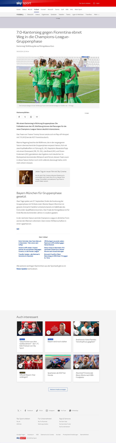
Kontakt (58, 434)
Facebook (30, 410)
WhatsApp (75, 410)
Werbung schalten (43, 424)
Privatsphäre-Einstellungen (70, 434)
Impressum (30, 434)
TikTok (41, 410)
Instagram (52, 410)
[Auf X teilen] (25, 117)
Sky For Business (42, 421)
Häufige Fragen (21, 434)
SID (18, 229)
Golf (62, 9)
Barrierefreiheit (84, 434)
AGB (37, 434)
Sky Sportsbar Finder (65, 424)
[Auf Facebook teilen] (19, 117)
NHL (71, 9)
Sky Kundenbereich (64, 426)
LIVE (31, 9)
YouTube (63, 410)
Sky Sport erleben (84, 3)
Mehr (96, 14)
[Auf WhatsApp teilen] (31, 117)
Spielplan (54, 14)
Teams (68, 14)
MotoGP (50, 9)
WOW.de (19, 424)
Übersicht (30, 14)
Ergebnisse (45, 14)
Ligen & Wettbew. (78, 14)
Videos (24, 9)
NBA (67, 9)
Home (18, 9)
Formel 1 (43, 9)
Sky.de (18, 421)
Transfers (89, 14)
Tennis (57, 9)
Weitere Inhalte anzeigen (58, 389)
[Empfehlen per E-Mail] (36, 117)
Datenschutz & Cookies (47, 434)
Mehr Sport (78, 9)
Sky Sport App (63, 421)
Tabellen (61, 14)
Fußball (36, 9)
